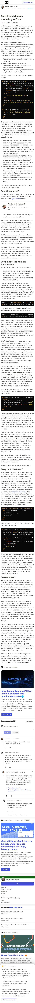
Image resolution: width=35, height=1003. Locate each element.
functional (14, 22)
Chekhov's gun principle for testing (12, 919)
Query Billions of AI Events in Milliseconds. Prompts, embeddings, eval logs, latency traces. (16, 845)
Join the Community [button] (9, 1000)
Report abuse (23, 815)
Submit (7, 732)
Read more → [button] (7, 714)
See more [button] (5, 869)
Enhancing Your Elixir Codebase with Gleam (14, 926)
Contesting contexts (14, 788)
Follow (18, 884)
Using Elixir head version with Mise (12, 912)
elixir (3, 22)
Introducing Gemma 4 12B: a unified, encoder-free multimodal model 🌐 (16, 694)
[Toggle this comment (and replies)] (2, 742)
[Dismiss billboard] (32, 966)
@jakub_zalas (16, 199)
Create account (28, 2)
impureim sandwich (19, 492)
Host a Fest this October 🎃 (14, 955)
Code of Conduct (12, 815)
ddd (8, 22)
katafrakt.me (30, 8)
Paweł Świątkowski (11, 6)
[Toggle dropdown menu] (32, 667)
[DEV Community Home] (7, 2)
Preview (15, 732)
